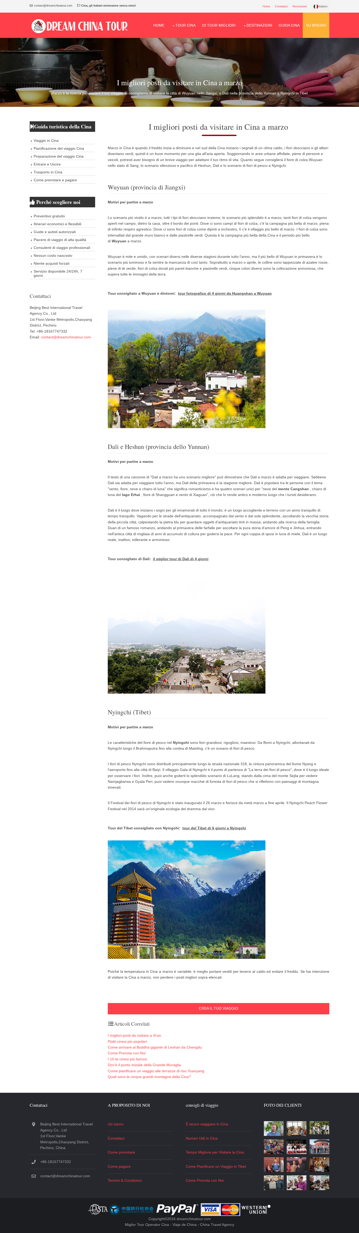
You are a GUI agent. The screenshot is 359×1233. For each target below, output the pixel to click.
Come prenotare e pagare (55, 180)
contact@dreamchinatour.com (66, 337)
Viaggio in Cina (46, 140)
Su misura (316, 25)
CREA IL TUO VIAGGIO (218, 1008)
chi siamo (116, 1124)
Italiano (323, 6)
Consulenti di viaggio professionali (62, 247)
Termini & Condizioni (125, 1180)
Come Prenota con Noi (127, 1053)
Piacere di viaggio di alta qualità (60, 240)
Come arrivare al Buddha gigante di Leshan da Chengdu (155, 1047)
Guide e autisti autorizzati (55, 232)
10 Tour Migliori (218, 25)
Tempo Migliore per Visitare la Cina (215, 1152)
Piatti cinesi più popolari (127, 1041)
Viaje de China (184, 1224)
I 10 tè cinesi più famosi (127, 1059)
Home (266, 6)
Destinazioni (259, 25)
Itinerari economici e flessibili (57, 224)
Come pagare (119, 1166)
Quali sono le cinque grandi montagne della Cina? (149, 1077)
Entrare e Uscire (47, 164)
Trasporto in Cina (48, 172)
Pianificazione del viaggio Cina (59, 148)
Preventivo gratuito (49, 216)
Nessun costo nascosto (53, 255)
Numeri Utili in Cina (202, 1138)
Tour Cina (185, 25)
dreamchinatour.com (194, 1219)
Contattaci (281, 6)
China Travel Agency (217, 1224)
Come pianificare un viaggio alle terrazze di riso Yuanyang (156, 1071)
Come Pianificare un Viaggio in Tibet (216, 1166)
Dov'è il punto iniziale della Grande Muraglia (144, 1065)
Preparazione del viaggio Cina (59, 156)
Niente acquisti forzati (51, 263)
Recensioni (300, 6)
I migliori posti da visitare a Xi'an (134, 1035)
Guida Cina (289, 25)
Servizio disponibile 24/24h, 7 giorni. (58, 273)
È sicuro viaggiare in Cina (207, 1124)
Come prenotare (121, 1152)
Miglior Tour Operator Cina (147, 1224)
